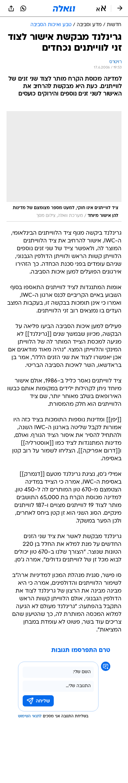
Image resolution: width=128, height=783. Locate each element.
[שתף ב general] (11, 8)
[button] (101, 8)
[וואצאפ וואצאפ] (23, 8)
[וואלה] (64, 8)
